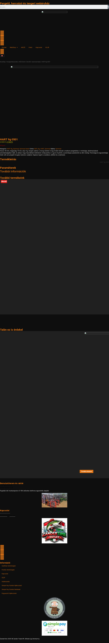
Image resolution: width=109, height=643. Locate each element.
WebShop (13, 47)
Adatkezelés (6, 581)
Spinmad (16, 149)
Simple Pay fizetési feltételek (11, 589)
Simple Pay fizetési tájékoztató (12, 585)
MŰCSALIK (22, 62)
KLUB (47, 47)
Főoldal (4, 47)
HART (42, 149)
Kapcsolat (39, 47)
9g (39, 149)
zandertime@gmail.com (7, 516)
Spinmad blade (36, 62)
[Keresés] (108, 7)
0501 (35, 149)
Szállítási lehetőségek (9, 566)
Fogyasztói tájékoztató (9, 593)
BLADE (29, 62)
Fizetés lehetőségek (8, 570)
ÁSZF (3, 577)
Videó (30, 47)
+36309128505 (5, 512)
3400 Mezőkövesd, (6, 485)
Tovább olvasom (86, 471)
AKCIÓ (23, 47)
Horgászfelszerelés (12, 62)
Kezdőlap (2, 62)
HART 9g (9, 149)
